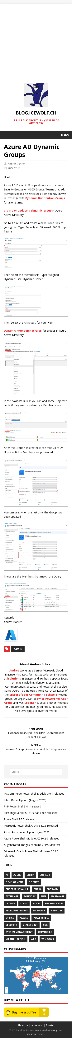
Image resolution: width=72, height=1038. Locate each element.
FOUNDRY (30, 896)
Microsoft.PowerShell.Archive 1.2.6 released (31, 825)
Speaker (30, 702)
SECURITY (11, 925)
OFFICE (10, 917)
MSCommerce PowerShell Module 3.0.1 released (34, 793)
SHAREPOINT (30, 925)
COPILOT (45, 875)
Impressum (37, 1025)
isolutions (14, 678)
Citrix (30, 875)
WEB (33, 939)
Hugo (55, 1030)
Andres (14, 670)
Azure (18, 648)
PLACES (23, 917)
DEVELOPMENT (14, 882)
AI (7, 875)
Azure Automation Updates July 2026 (27, 832)
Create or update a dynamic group (28, 210)
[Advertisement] (36, 40)
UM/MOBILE (45, 932)
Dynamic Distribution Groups (45, 198)
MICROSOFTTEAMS (17, 910)
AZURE (17, 875)
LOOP (36, 903)
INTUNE (10, 903)
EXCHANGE (12, 896)
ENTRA (37, 889)
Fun (43, 896)
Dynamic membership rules (23, 330)
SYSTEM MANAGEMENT (19, 932)
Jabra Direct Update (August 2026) (25, 800)
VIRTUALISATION (16, 939)
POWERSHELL (41, 917)
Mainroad (32, 1034)
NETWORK (56, 910)
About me (23, 1025)
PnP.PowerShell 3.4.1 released (22, 806)
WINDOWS (47, 939)
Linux (24, 903)
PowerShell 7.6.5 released (20, 819)
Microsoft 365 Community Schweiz (33, 694)
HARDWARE (58, 896)
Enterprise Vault (17, 889)
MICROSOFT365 (54, 903)
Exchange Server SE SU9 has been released (30, 813)
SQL (45, 925)
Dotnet (34, 882)
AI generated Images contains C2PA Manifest (32, 845)
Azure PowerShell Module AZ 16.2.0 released (31, 838)
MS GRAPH (39, 910)
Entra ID (52, 889)
